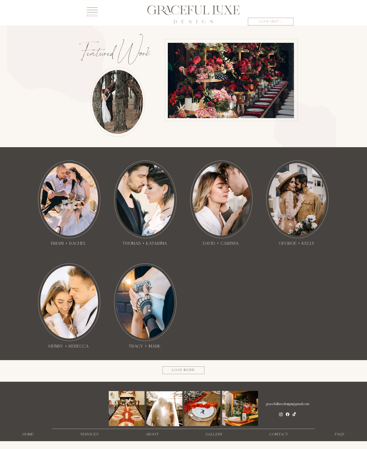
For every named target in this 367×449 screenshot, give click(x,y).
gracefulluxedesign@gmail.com (287, 404)
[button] (92, 9)
